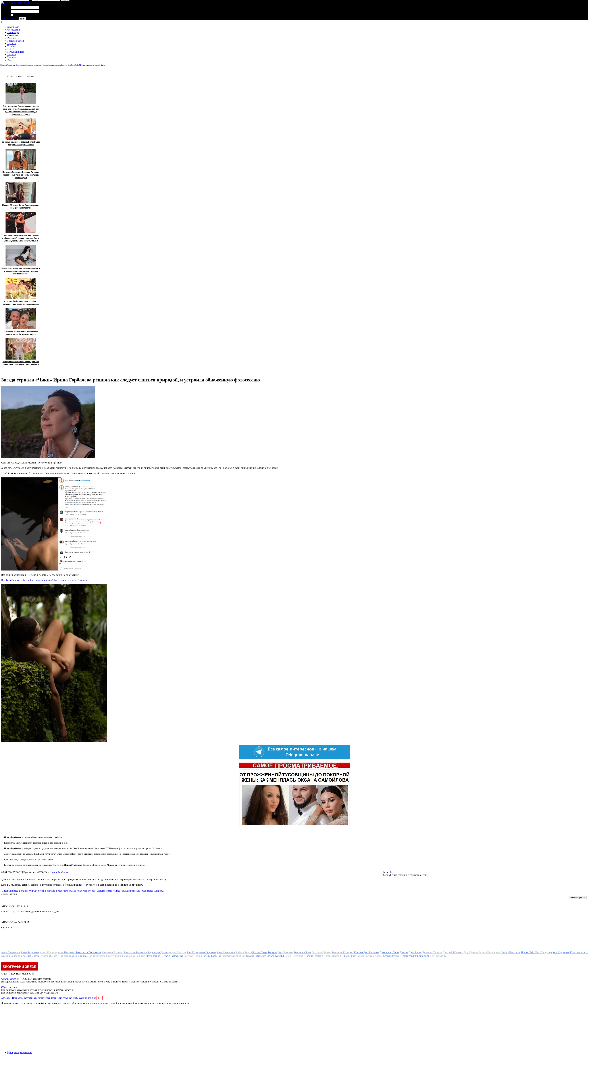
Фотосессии (13, 29)
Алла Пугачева (66, 952)
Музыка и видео (15, 51)
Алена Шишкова (48, 952)
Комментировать (577, 897)
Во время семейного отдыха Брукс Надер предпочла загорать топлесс (21, 143)
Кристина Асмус (579, 952)
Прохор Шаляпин (333, 956)
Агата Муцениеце (10, 952)
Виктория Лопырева (343, 952)
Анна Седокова (207, 952)
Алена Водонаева (30, 952)
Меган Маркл (153, 956)
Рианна (346, 956)
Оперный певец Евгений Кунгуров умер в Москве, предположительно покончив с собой (48, 890)
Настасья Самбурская (172, 956)
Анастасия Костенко (112, 952)
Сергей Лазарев (391, 956)
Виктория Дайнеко (321, 952)
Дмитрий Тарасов (432, 952)
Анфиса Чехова (244, 952)
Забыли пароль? (9, 18)
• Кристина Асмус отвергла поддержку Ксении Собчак (28, 859)
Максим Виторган (96, 956)
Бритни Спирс (260, 952)
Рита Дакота (357, 956)
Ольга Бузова (275, 955)
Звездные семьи (15, 40)
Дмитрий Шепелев (453, 952)
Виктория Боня (302, 952)
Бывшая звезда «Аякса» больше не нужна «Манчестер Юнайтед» (131, 890)
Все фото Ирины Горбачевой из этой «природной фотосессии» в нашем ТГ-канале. (45, 580)
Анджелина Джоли (158, 952)
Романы (11, 38)
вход (3, 4)
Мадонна (81, 956)
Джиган (404, 952)
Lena (392, 872)
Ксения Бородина (11, 955)
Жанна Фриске (479, 952)
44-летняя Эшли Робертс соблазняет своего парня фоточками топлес (21, 332)
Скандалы (12, 35)
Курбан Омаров (49, 956)
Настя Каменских (192, 956)
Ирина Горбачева (59, 872)
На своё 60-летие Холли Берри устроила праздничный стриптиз (21, 206)
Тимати (404, 955)
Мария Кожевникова (134, 956)
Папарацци (13, 32)
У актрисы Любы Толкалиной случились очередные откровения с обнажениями (21, 363)
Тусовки (11, 43)
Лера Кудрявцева (67, 956)
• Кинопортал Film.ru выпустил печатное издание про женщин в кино (35, 843)
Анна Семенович (226, 952)
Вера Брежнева (285, 952)
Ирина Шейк (528, 952)
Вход (10, 60)
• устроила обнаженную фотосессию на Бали (32, 837)
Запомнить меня (22, 15)
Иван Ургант (494, 952)
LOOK (10, 49)
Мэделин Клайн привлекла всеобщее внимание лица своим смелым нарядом (21, 302)
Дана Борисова (371, 952)
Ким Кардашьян (560, 952)
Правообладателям (22, 998)
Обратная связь (9, 987)
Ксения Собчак (31, 955)
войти (22, 19)
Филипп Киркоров (419, 955)
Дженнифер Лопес (389, 952)
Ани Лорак (192, 952)
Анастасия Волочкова (88, 952)
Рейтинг (11, 57)
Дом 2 (466, 952)
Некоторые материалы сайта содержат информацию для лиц (67, 998)
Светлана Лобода (373, 956)
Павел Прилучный (294, 956)
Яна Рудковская (438, 956)
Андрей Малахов (177, 952)
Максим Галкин (114, 956)
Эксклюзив (13, 27)
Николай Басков (229, 956)
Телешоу (11, 54)
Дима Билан (415, 952)
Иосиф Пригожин (510, 952)
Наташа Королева (211, 956)
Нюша (242, 956)
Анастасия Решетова (135, 952)
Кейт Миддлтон (543, 952)
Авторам (5, 998)
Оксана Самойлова (256, 956)
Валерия (272, 952)
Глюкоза (358, 952)
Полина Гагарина (314, 956)
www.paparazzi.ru (10, 979)
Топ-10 (11, 46)
